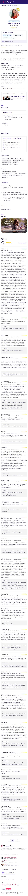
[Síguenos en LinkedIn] (8, 885)
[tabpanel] (14, 120)
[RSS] (18, 885)
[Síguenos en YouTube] (13, 885)
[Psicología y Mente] (8, 2)
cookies (17, 893)
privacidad (13, 893)
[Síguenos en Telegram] (15, 885)
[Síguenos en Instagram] (10, 885)
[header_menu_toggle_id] (1, 2)
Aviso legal (8, 893)
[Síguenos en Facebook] (2, 885)
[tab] (5, 112)
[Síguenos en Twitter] (5, 885)
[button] (9, 840)
